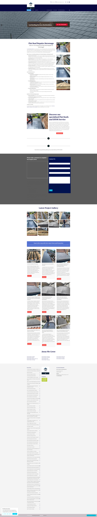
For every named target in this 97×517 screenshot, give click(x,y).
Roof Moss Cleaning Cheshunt (31, 435)
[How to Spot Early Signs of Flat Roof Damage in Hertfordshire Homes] (63, 322)
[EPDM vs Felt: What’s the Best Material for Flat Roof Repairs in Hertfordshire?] (54, 224)
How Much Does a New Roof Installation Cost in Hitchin (33, 384)
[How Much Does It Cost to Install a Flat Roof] (65, 215)
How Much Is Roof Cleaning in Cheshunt (32, 437)
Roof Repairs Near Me (30, 445)
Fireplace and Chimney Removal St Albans (33, 424)
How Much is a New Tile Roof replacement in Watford (33, 429)
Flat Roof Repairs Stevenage (31, 359)
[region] (10, 511)
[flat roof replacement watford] (43, 224)
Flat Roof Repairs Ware (45, 358)
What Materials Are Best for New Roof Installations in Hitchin (32, 386)
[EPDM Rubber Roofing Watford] (32, 224)
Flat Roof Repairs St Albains (31, 356)
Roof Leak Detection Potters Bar (31, 401)
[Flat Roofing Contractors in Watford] (65, 224)
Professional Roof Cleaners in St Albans (32, 393)
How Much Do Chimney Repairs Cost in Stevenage (32, 413)
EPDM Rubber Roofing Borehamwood (32, 492)
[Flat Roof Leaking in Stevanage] (34, 256)
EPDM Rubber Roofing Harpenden (32, 458)
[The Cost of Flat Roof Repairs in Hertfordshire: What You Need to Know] (48, 322)
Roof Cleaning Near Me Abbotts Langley (32, 440)
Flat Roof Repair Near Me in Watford (32, 430)
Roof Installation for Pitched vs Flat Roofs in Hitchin (33, 379)
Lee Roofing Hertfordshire (36, 515)
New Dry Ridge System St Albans (31, 423)
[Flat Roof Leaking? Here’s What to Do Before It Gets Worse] (34, 322)
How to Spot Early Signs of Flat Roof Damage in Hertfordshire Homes (33, 502)
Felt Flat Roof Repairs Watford (31, 374)
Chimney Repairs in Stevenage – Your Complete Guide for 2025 (32, 421)
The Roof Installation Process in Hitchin (32, 377)
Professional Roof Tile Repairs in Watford (33, 369)
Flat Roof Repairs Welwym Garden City (32, 358)
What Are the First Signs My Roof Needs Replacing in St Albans (32, 461)
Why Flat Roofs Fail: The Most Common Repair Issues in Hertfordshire (33, 486)
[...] (57, 276)
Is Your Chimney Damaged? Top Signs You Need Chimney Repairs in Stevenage (33, 416)
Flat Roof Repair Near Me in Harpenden (32, 452)
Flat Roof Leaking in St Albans (31, 409)
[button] (91, 515)
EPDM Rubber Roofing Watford (31, 432)
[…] (34, 273)
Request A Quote (59, 133)
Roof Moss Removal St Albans (31, 388)
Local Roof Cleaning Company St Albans (32, 391)
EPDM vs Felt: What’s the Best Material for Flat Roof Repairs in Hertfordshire (33, 491)
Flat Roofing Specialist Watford (31, 375)
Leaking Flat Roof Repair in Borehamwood (33, 497)
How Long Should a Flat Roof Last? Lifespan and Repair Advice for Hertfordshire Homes (33, 478)
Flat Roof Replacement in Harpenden (32, 470)
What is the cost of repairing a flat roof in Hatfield (33, 404)
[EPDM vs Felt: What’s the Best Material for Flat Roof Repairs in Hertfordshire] (63, 289)
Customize (5, 513)
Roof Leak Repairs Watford (31, 507)
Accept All (15, 513)
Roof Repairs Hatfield (30, 426)
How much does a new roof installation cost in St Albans (33, 464)
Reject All (10, 513)
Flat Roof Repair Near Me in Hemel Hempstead (33, 465)
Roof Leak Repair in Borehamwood (32, 396)
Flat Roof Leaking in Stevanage (31, 410)
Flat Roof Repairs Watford (30, 357)
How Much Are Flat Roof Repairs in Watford (33, 370)
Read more (29, 275)
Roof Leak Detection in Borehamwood (32, 395)
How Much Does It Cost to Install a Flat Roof (33, 457)
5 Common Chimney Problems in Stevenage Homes (33, 418)
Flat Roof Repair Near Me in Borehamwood (33, 488)
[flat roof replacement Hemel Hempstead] (32, 232)
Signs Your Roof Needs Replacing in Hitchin (33, 381)
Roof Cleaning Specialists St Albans (32, 390)
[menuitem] (29, 10)
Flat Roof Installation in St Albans (31, 451)
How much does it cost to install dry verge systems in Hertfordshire (33, 455)
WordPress (44, 515)
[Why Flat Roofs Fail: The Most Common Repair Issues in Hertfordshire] (48, 289)
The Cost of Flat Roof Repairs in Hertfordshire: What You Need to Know (33, 499)
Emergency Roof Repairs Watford (31, 505)
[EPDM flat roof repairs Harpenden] (32, 215)
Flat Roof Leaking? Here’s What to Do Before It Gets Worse (33, 495)
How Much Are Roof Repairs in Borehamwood (33, 398)
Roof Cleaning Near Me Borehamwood (32, 442)
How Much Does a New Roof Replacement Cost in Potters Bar (33, 449)
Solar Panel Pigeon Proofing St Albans (32, 443)
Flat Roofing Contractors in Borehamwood (33, 484)
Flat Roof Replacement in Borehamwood (32, 479)
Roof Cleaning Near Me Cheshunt (32, 438)
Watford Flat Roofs (29, 372)
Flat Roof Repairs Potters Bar (60, 356)
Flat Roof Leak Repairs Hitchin (31, 407)
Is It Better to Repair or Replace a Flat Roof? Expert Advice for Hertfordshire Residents (33, 482)
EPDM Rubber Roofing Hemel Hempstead (33, 467)
